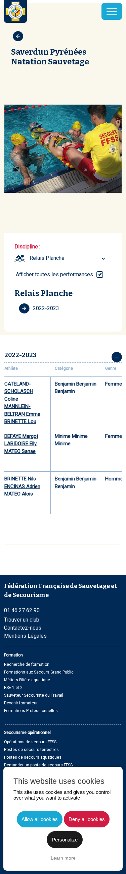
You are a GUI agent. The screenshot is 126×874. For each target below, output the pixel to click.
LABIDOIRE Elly (20, 444)
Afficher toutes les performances (54, 274)
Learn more (63, 858)
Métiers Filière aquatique (27, 680)
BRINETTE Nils (20, 479)
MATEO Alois (18, 494)
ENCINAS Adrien (22, 486)
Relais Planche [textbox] (47, 258)
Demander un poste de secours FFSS (38, 765)
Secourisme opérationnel (27, 732)
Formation (13, 655)
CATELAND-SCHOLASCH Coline (18, 391)
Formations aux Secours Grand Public (39, 672)
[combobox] (68, 258)
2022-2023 (46, 308)
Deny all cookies (87, 819)
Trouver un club (21, 620)
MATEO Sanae (20, 451)
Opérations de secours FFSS (30, 742)
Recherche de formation (26, 664)
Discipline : (27, 246)
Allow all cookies (40, 819)
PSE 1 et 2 (13, 687)
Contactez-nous (22, 628)
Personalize (65, 839)
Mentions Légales (25, 636)
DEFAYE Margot (21, 436)
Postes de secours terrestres (31, 749)
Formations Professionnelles (31, 710)
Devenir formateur (21, 703)
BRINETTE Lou (20, 421)
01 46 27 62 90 (22, 610)
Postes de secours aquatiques (32, 757)
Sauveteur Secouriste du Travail (33, 695)
